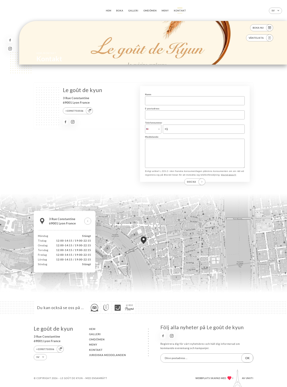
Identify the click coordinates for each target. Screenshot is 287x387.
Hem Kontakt (46, 53)
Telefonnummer (153, 122)
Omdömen (150, 10)
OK (247, 358)
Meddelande (151, 137)
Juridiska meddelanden (107, 355)
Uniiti (249, 378)
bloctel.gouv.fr (228, 175)
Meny (165, 10)
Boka (119, 10)
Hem (108, 10)
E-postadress (152, 108)
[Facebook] (10, 40)
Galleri (133, 10)
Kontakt (180, 10)
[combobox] (153, 129)
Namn (148, 94)
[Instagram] (10, 48)
